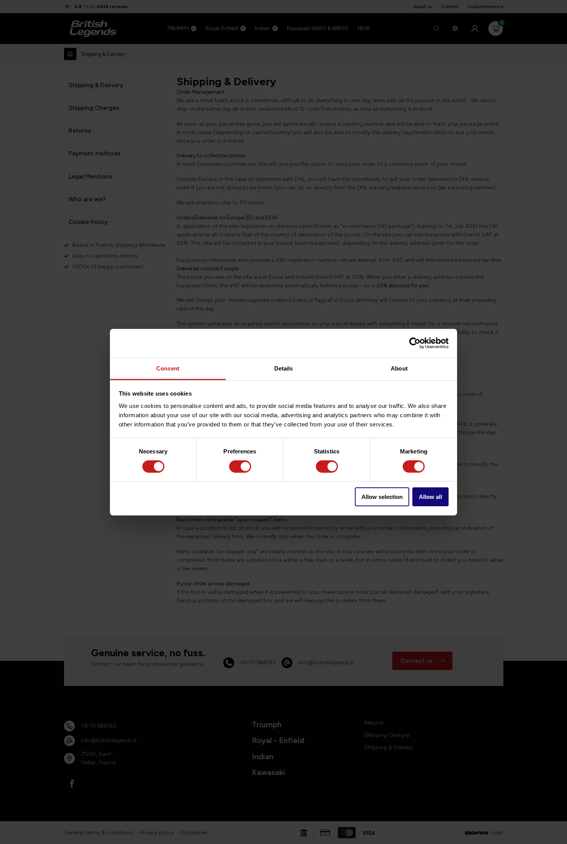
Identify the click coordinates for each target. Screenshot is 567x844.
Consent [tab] (167, 368)
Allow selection (382, 497)
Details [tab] (283, 368)
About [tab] (399, 368)
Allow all (430, 497)
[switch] (240, 466)
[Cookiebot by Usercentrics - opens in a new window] (415, 343)
